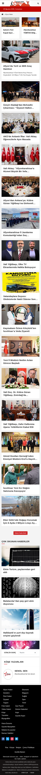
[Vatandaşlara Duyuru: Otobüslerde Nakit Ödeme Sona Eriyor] (20, 282)
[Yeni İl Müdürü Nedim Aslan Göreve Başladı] (20, 346)
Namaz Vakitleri (7, 733)
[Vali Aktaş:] (20, 154)
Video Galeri (6, 709)
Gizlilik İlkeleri (20, 752)
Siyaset (6, 699)
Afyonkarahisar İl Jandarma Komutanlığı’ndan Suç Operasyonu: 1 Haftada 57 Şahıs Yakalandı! (20, 234)
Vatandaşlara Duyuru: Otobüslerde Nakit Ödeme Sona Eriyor (20, 298)
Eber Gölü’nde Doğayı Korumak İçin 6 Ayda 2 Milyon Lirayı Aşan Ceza (20, 521)
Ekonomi (25, 690)
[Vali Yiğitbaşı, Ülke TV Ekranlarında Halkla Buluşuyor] (20, 250)
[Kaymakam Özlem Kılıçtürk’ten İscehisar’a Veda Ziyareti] (20, 314)
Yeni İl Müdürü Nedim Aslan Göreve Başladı (18, 361)
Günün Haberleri (21, 709)
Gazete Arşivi (20, 716)
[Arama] (38, 3)
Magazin (25, 693)
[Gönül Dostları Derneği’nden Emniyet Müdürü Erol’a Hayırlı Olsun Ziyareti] (20, 442)
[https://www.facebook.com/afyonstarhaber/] (3, 738)
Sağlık (24, 696)
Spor (24, 699)
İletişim (18, 747)
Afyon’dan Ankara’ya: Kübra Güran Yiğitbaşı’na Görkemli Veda (18, 202)
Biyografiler (6, 718)
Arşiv (17, 712)
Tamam (32, 772)
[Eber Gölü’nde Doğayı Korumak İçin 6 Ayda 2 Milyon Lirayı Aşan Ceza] (20, 506)
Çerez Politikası (28, 747)
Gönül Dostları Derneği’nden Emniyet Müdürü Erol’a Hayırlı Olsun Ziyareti (19, 458)
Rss (6, 747)
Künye (12, 747)
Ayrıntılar (24, 772)
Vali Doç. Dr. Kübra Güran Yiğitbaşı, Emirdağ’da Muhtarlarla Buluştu (16, 394)
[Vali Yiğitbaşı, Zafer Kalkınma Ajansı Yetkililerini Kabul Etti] (20, 410)
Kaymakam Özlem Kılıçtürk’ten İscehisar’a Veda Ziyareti (19, 329)
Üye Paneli (19, 706)
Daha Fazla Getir (20, 533)
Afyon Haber (8, 690)
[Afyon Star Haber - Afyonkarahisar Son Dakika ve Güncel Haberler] (20, 3)
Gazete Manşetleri (8, 727)
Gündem (6, 693)
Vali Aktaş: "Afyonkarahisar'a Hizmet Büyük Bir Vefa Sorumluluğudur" (18, 170)
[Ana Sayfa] (2, 14)
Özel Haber (7, 696)
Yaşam (5, 703)
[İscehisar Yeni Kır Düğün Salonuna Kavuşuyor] (20, 474)
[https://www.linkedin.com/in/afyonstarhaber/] (16, 738)
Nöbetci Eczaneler (8, 730)
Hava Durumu (7, 723)
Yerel (24, 703)
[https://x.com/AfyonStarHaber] (7, 738)
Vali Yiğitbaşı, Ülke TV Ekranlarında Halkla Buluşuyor (19, 265)
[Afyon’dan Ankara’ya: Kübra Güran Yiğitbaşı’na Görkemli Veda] (20, 186)
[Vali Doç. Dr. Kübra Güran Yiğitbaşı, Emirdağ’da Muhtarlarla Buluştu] (20, 378)
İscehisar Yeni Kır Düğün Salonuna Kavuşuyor (16, 489)
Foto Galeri (6, 706)
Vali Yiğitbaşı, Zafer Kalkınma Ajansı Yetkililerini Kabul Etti (18, 425)
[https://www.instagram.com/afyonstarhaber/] (12, 738)
